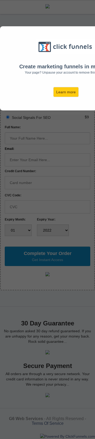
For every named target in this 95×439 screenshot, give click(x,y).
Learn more (66, 92)
